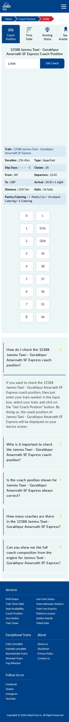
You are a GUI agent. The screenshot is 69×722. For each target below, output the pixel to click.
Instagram (11, 694)
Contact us (44, 658)
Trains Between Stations (50, 604)
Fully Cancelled (14, 644)
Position (11, 37)
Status (47, 37)
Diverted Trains (14, 658)
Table (29, 37)
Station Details (44, 618)
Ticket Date (42, 623)
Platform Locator (45, 613)
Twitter (10, 689)
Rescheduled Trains (17, 653)
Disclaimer (43, 649)
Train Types (12, 623)
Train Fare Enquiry (46, 608)
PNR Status (12, 599)
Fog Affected (13, 663)
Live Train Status (45, 599)
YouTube (11, 698)
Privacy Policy (45, 653)
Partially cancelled (16, 649)
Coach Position (14, 613)
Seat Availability (15, 608)
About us (43, 644)
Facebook (11, 684)
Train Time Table (15, 604)
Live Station (12, 618)
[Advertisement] (34, 107)
